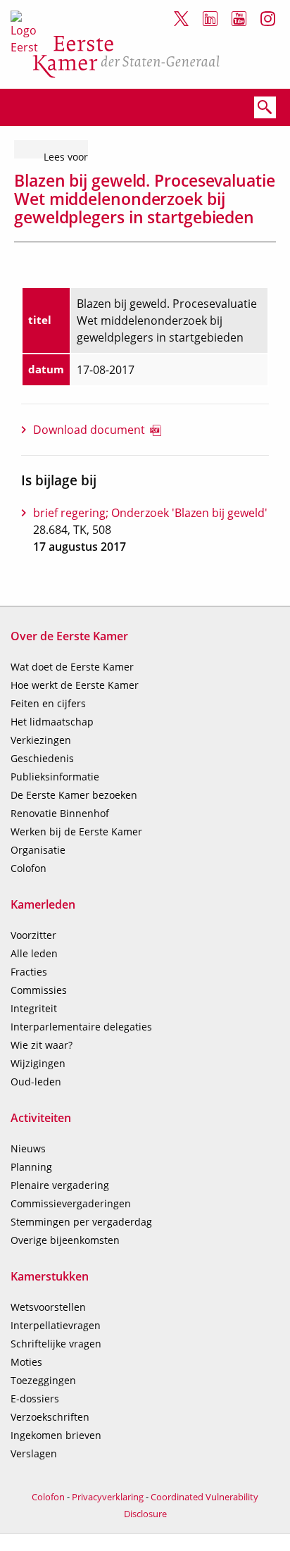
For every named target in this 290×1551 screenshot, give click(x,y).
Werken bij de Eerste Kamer (76, 831)
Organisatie (38, 850)
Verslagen (34, 1453)
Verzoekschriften (50, 1417)
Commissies (39, 990)
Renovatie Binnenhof (60, 813)
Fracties (29, 971)
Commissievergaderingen (71, 1203)
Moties (26, 1362)
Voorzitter (33, 935)
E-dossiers (35, 1398)
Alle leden (34, 953)
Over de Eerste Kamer (69, 636)
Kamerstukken (50, 1276)
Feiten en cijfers (48, 703)
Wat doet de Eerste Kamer (72, 666)
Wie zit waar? (41, 1045)
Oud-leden (36, 1081)
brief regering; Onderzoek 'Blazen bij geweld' (150, 513)
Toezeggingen (43, 1380)
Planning (31, 1166)
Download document (89, 429)
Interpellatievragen (56, 1325)
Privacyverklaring (108, 1496)
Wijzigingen (38, 1063)
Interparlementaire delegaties (81, 1026)
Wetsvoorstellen (48, 1307)
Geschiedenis (42, 758)
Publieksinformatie (55, 776)
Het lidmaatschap (52, 721)
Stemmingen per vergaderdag (81, 1221)
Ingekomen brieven (56, 1435)
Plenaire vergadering (60, 1185)
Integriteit (34, 1008)
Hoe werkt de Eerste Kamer (75, 685)
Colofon (28, 868)
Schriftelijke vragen (56, 1343)
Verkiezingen (41, 740)
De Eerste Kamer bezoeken (74, 795)
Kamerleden (43, 904)
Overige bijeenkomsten (65, 1240)
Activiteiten (41, 1118)
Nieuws (28, 1148)
